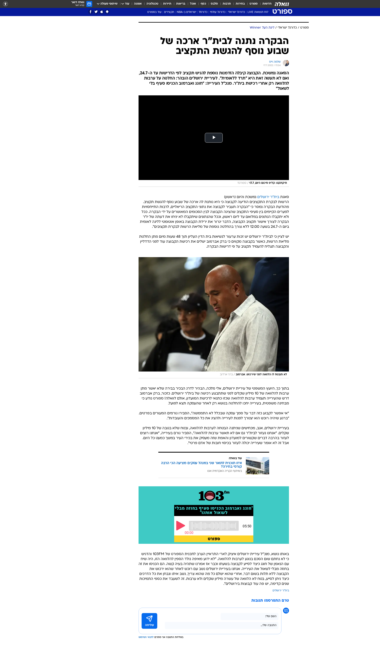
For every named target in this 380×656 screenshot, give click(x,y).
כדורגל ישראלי (236, 12)
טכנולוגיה (152, 3)
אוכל (193, 3)
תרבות (227, 3)
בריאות (180, 3)
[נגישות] (5, 4)
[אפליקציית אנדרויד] (107, 11)
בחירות (240, 3)
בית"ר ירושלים (268, 197)
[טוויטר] (96, 11)
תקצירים (169, 12)
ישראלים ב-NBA (186, 12)
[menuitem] (265, 4)
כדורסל (203, 12)
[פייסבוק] (90, 11)
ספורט (254, 3)
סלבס (214, 3)
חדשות (267, 3)
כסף (203, 3)
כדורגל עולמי (217, 12)
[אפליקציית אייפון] (101, 11)
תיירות (167, 3)
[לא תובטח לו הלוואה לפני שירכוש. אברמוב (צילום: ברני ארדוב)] (214, 317)
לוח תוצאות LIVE (258, 12)
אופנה (138, 3)
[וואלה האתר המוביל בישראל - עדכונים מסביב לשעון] (282, 4)
